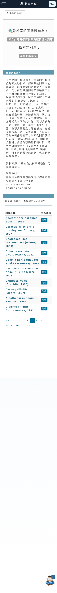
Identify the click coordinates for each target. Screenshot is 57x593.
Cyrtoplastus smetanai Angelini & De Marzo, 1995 (22, 272)
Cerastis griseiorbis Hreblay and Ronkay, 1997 (20, 230)
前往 (44, 220)
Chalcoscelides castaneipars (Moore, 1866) (21, 242)
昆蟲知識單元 (28, 56)
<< (7, 320)
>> (28, 325)
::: (1, 8)
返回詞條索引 (16, 13)
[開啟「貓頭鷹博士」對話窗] (50, 581)
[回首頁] (28, 4)
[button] (50, 586)
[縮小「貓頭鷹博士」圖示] (53, 577)
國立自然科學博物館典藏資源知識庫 (31, 39)
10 (17, 325)
